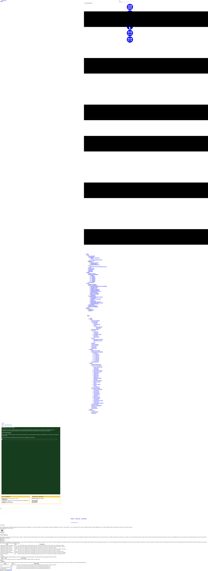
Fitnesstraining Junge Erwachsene (96, 302)
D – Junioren (92, 278)
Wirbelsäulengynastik (94, 303)
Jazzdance (92, 299)
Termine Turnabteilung (92, 305)
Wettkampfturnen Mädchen (95, 291)
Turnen (87, 283)
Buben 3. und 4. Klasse (94, 294)
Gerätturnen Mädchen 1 (94, 289)
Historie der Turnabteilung (93, 306)
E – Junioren (92, 277)
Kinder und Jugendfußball (93, 274)
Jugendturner (96, 386)
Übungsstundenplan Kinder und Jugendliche (98, 286)
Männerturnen (93, 300)
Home (3, 423)
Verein (91, 319)
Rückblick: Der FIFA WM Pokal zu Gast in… (98, 266)
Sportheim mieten (93, 263)
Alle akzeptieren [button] (10, 528)
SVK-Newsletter (91, 268)
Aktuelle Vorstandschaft (94, 257)
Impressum (90, 270)
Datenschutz (90, 271)
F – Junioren (92, 276)
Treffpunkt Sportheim (94, 262)
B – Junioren (92, 280)
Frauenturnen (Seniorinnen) (95, 298)
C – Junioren (92, 279)
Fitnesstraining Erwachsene (95, 301)
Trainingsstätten (91, 304)
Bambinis (92, 275)
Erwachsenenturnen (95, 388)
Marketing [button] (2, 560)
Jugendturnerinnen (94, 292)
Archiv (91, 258)
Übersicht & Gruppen (92, 284)
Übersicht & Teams (91, 273)
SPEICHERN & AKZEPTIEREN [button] (6, 569)
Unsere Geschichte (91, 255)
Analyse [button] (1, 554)
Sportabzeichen (91, 309)
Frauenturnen (93, 297)
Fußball (87, 272)
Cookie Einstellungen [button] (3, 528)
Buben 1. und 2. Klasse (94, 293)
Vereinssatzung (91, 269)
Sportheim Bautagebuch (94, 264)
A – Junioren (92, 281)
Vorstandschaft (91, 256)
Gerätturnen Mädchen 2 (94, 290)
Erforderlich (3, 540)
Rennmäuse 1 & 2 (93, 288)
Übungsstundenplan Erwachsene (98, 390)
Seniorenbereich (91, 282)
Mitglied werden (91, 260)
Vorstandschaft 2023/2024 (97, 259)
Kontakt (89, 267)
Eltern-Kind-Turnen (94, 287)
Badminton (90, 310)
